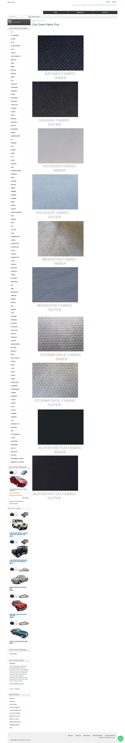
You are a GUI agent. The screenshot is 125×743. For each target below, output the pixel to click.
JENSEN (13, 219)
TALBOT (13, 403)
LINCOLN (13, 254)
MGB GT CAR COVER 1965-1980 (19, 641)
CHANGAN (14, 91)
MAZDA (13, 274)
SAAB (12, 365)
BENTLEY (14, 59)
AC (12, 32)
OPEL (12, 313)
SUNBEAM (14, 396)
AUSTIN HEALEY (16, 56)
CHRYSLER (14, 105)
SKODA (13, 375)
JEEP (12, 216)
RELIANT (13, 347)
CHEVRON (14, 101)
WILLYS (13, 448)
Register (114, 1)
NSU (12, 306)
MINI (12, 288)
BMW (12, 63)
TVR (12, 420)
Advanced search (36, 16)
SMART (13, 379)
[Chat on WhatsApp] (120, 738)
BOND (12, 66)
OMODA (13, 309)
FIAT (12, 146)
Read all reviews (14, 503)
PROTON (13, 340)
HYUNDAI (13, 198)
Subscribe (17, 688)
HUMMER (13, 195)
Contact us (12, 701)
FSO (12, 157)
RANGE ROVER (15, 344)
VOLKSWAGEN (15, 434)
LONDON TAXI (15, 257)
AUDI (12, 49)
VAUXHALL (14, 427)
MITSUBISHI (14, 292)
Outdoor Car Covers (15, 716)
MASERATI (14, 268)
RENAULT (13, 351)
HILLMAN (13, 181)
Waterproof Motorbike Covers (17, 683)
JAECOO (13, 209)
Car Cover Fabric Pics (15, 710)
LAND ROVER (15, 243)
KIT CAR (13, 229)
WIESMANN (14, 444)
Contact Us (105, 12)
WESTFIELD (14, 441)
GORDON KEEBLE (16, 170)
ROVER (13, 361)
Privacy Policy (13, 704)
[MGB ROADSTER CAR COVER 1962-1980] (19, 602)
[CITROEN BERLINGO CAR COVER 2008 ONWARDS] (19, 487)
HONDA (13, 188)
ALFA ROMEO (15, 35)
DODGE (13, 132)
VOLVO (13, 437)
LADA (12, 233)
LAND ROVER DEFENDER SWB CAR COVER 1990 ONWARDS (18, 560)
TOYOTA (13, 410)
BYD (12, 80)
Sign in (108, 1)
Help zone (12, 698)
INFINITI (13, 205)
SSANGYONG (15, 382)
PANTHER (14, 316)
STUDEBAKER (15, 389)
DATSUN (13, 125)
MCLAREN (14, 278)
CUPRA (13, 111)
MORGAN (13, 295)
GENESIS (13, 163)
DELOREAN (14, 129)
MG (12, 285)
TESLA (13, 406)
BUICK (13, 77)
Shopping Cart (80, 12)
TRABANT (14, 413)
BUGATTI (13, 73)
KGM (12, 222)
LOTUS (13, 261)
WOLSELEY (14, 451)
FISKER (13, 150)
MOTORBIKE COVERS (17, 458)
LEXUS (13, 250)
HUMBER (13, 191)
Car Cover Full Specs (15, 713)
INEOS (13, 202)
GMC (12, 167)
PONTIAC (13, 333)
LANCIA (13, 240)
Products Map (13, 653)
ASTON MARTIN (15, 46)
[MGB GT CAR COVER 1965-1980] (19, 629)
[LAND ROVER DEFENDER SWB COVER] (19, 548)
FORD (12, 153)
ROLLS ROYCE (15, 358)
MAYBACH (14, 271)
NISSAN (13, 302)
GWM (12, 177)
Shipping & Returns (15, 724)
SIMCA (13, 372)
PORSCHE (14, 337)
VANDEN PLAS (15, 424)
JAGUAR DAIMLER (16, 212)
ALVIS (12, 42)
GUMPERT (14, 174)
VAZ (12, 431)
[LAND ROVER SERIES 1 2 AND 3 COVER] (19, 521)
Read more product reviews (16, 501)
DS (12, 139)
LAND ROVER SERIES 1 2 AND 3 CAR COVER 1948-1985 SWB (19, 533)
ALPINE (13, 39)
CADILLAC (14, 84)
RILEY (13, 354)
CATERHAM (14, 87)
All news (12, 688)
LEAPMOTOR (15, 247)
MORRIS (13, 299)
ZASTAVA (13, 455)
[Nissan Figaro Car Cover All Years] (19, 575)
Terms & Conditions (15, 707)
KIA (12, 226)
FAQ (11, 727)
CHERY (13, 94)
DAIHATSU (14, 122)
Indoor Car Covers (14, 719)
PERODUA (14, 320)
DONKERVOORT (15, 136)
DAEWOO (13, 118)
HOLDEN (13, 184)
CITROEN (13, 108)
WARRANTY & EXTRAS (17, 462)
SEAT (12, 368)
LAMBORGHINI (15, 236)
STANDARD (14, 385)
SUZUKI (13, 399)
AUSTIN (13, 52)
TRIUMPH (13, 417)
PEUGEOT (14, 323)
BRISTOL (13, 70)
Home (33, 20)
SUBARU (13, 392)
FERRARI (13, 143)
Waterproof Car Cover (15, 722)
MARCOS (13, 264)
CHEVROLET (14, 98)
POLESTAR (14, 330)
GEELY (13, 160)
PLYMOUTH (14, 327)
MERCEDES (14, 281)
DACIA (13, 115)
